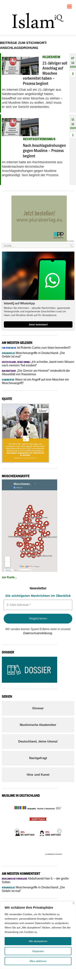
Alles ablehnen (38, 961)
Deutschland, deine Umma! (38, 741)
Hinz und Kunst (38, 774)
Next (58, 830)
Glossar (38, 708)
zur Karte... (9, 577)
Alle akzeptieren (38, 941)
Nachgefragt (38, 758)
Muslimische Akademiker (38, 725)
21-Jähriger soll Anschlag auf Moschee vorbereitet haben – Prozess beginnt (45, 73)
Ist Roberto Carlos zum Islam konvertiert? (36, 347)
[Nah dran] (73, 903)
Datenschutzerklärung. (38, 633)
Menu (69, 5)
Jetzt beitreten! (38, 324)
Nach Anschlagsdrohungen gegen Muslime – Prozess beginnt (44, 150)
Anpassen (38, 951)
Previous (16, 830)
